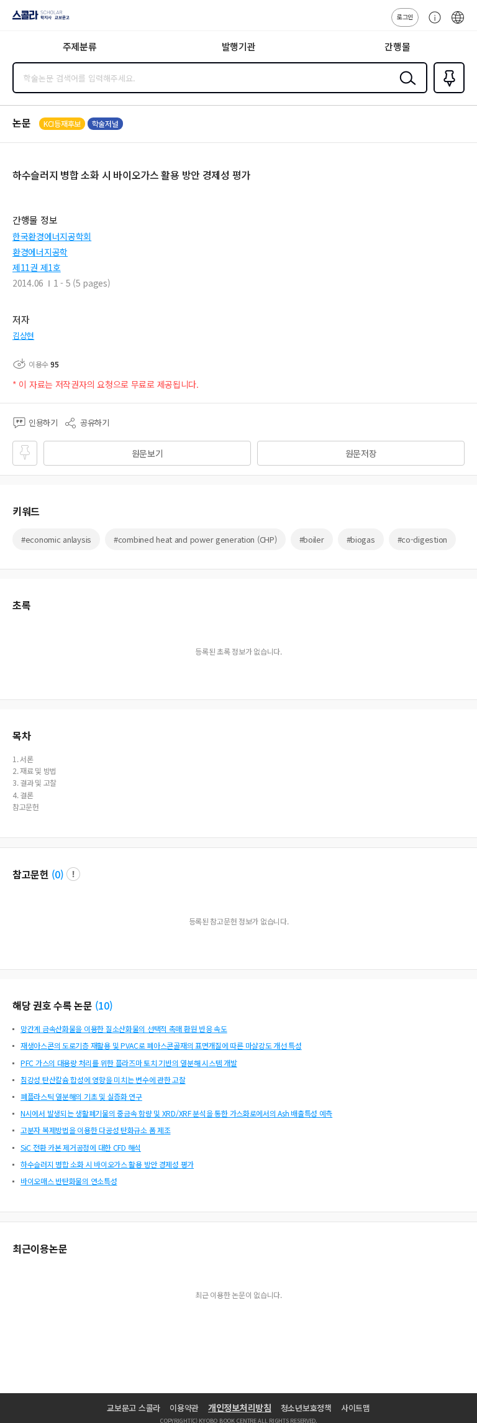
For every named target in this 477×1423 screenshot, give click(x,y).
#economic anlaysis (56, 539)
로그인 (405, 16)
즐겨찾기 (446, 92)
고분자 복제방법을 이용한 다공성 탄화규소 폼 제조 (95, 1130)
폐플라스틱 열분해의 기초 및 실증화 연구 (81, 1096)
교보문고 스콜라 (133, 1408)
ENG (458, 23)
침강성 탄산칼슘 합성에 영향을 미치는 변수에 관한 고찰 (103, 1079)
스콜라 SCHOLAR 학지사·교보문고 (38, 19)
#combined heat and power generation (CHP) (195, 539)
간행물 (397, 46)
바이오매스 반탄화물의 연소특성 (68, 1181)
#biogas (361, 539)
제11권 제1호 (36, 267)
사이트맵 (355, 1408)
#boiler (311, 539)
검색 (405, 87)
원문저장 (361, 453)
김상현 (23, 335)
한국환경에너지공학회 (51, 236)
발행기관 (239, 46)
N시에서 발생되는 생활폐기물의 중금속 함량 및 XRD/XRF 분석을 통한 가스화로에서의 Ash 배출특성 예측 (176, 1113)
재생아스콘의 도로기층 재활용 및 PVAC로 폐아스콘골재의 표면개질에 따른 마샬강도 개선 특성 (161, 1045)
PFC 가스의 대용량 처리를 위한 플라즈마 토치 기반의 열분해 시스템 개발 (128, 1062)
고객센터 (431, 23)
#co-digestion (422, 539)
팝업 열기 (73, 874)
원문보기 (147, 453)
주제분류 (80, 46)
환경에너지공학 (40, 252)
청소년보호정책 (306, 1408)
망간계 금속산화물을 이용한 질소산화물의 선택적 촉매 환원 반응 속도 (123, 1028)
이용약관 (184, 1408)
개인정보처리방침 (239, 1407)
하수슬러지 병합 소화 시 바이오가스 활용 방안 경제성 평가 (107, 1164)
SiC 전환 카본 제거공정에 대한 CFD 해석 (80, 1147)
